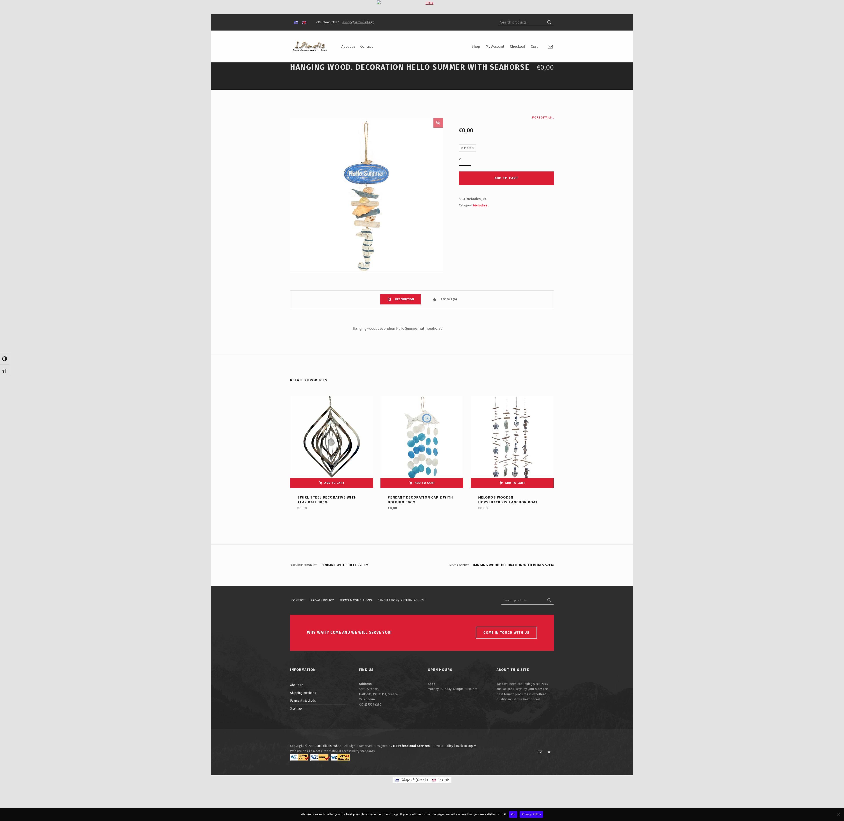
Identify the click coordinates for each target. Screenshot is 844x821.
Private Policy (322, 600)
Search (549, 22)
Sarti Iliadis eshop (328, 746)
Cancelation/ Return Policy (401, 600)
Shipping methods (303, 693)
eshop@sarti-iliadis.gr (358, 22)
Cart (534, 46)
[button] (438, 123)
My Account (495, 46)
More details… (543, 117)
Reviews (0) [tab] (448, 299)
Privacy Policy (531, 814)
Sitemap (296, 708)
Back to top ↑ (466, 746)
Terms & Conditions (355, 600)
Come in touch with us (506, 632)
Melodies (480, 205)
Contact (366, 46)
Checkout (517, 46)
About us (348, 46)
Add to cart (506, 178)
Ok (513, 814)
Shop (476, 46)
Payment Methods (303, 701)
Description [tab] (404, 299)
